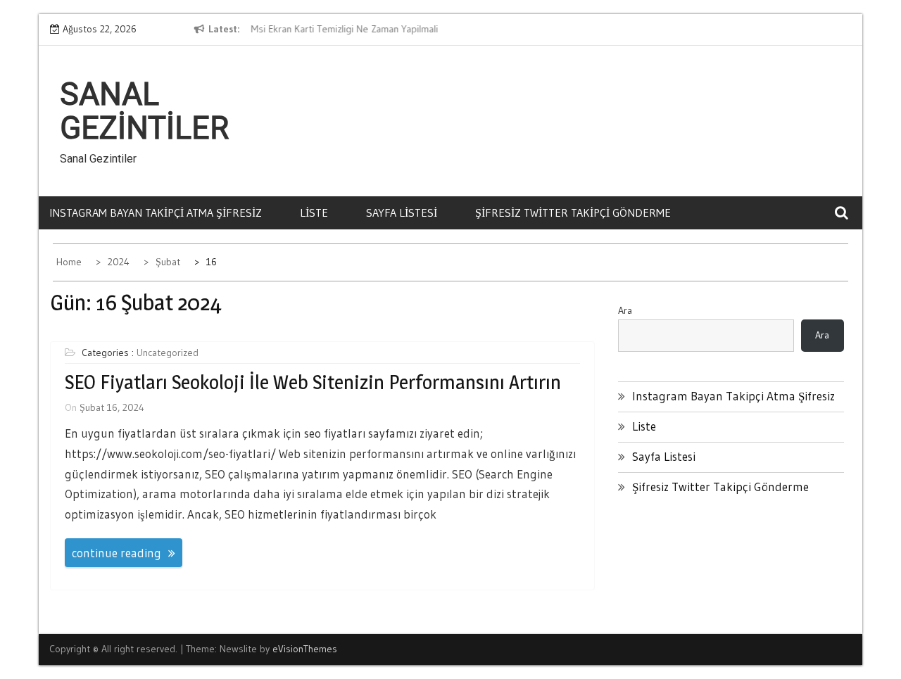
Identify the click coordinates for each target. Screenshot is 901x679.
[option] (379, 29)
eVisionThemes (304, 648)
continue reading (116, 552)
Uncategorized (168, 352)
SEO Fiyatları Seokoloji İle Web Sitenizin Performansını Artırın (313, 382)
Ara (625, 310)
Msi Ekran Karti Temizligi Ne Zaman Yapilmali (343, 29)
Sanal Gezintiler (144, 111)
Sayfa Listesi (401, 212)
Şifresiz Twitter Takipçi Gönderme (573, 212)
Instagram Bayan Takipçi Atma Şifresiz (155, 212)
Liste (314, 212)
